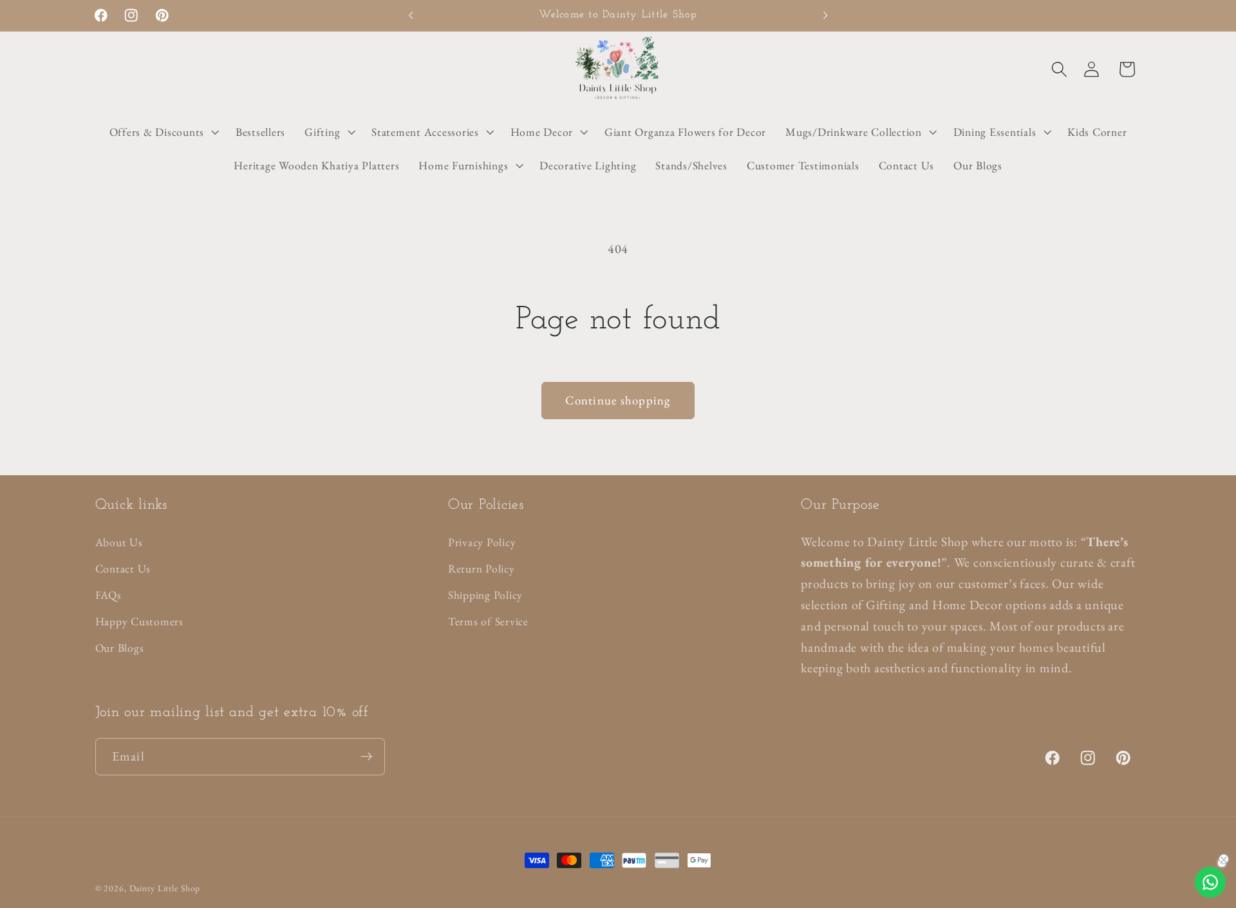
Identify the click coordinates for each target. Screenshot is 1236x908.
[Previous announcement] (411, 15)
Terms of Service (488, 621)
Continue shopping (617, 400)
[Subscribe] (366, 756)
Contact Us (123, 568)
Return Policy (481, 568)
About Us (119, 541)
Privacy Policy (482, 541)
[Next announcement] (825, 15)
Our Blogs (119, 647)
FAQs (108, 594)
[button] (1059, 69)
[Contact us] (1210, 882)
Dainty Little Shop (165, 888)
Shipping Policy (485, 594)
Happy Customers (139, 621)
